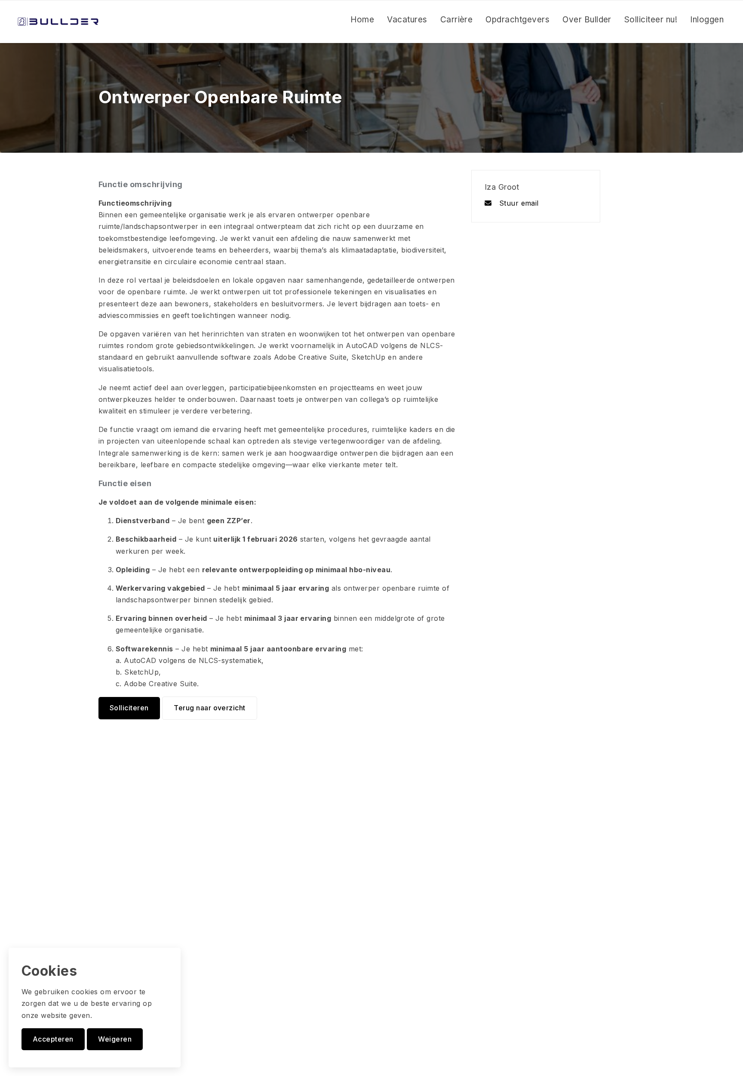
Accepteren (53, 1039)
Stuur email (518, 203)
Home (362, 20)
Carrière (456, 20)
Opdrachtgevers (517, 20)
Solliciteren (129, 707)
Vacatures (407, 20)
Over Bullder (586, 20)
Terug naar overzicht (210, 707)
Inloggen (707, 20)
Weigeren (115, 1039)
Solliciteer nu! (650, 20)
